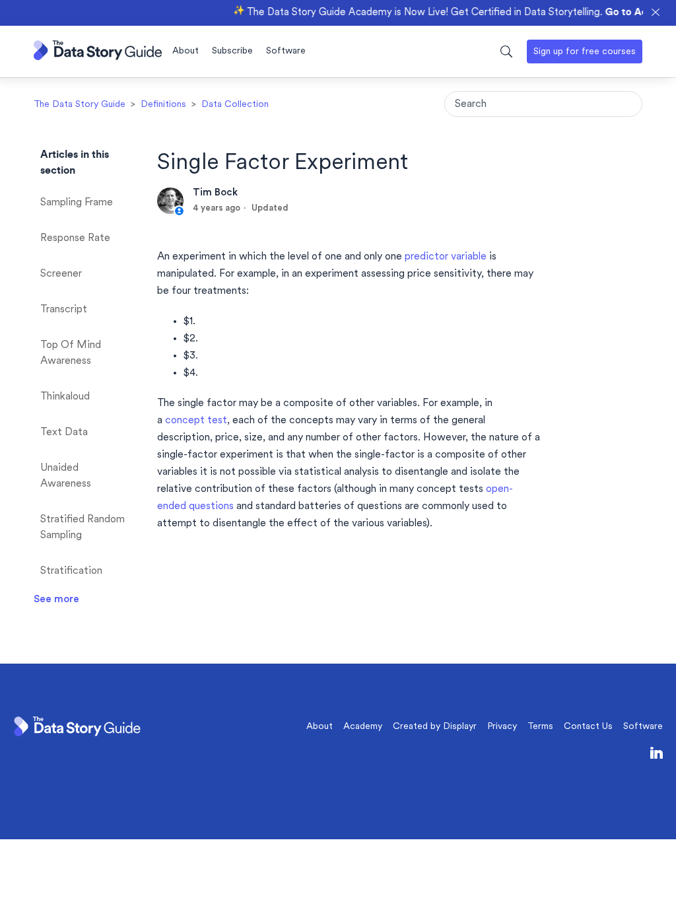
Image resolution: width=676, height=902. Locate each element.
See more (56, 599)
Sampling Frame (76, 202)
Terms (540, 727)
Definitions (163, 105)
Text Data (64, 432)
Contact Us (588, 727)
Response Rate (75, 238)
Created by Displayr (435, 727)
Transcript (63, 309)
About (185, 51)
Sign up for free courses (584, 52)
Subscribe (232, 51)
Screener (61, 274)
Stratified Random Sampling (82, 527)
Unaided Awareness (65, 476)
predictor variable (446, 257)
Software (286, 51)
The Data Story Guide (79, 105)
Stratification (71, 571)
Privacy (502, 727)
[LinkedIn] (656, 756)
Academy (362, 727)
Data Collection (235, 105)
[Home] (98, 57)
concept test (196, 420)
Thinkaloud (65, 397)
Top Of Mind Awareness (70, 353)
